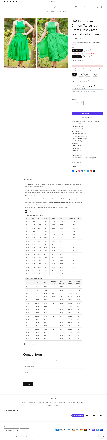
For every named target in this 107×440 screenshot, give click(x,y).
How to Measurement (72, 402)
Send (28, 384)
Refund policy (16, 436)
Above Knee (76, 57)
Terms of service (32, 436)
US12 (88, 78)
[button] (6, 7)
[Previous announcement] (34, 1)
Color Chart (41, 402)
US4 (87, 74)
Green (87, 50)
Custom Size (83, 81)
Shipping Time (32, 402)
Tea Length (87, 57)
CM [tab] (30, 211)
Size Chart (48, 402)
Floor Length (77, 60)
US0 (74, 74)
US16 (74, 81)
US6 (94, 74)
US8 (74, 78)
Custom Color (77, 50)
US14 (95, 78)
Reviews (57, 405)
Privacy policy (24, 436)
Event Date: (75, 88)
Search (82, 402)
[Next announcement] (72, 1)
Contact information (41, 436)
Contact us (51, 405)
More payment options (87, 117)
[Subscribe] (32, 415)
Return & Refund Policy (59, 402)
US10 (81, 78)
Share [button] (74, 166)
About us (24, 402)
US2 (81, 74)
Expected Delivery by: (78, 86)
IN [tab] (26, 211)
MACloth (9, 436)
